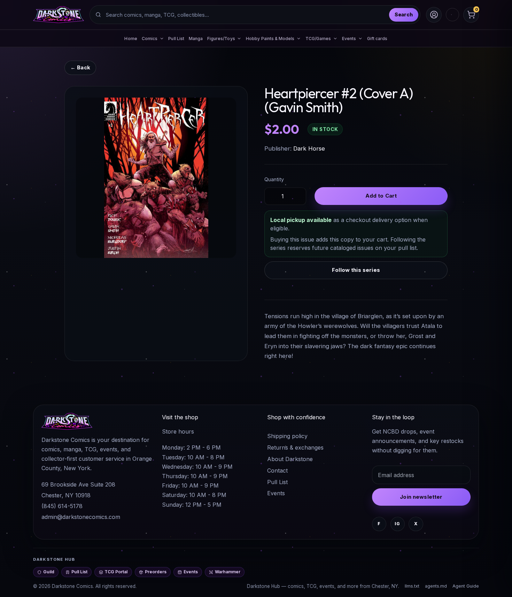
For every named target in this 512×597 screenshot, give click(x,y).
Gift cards (377, 38)
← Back (80, 67)
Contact (277, 470)
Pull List (176, 38)
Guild (48, 571)
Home (130, 38)
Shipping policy (287, 436)
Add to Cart (381, 195)
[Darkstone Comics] (58, 14)
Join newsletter (421, 496)
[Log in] (434, 15)
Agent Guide (465, 586)
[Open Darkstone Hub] (452, 14)
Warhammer (227, 571)
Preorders (155, 571)
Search (404, 14)
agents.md (436, 586)
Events (276, 493)
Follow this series (356, 270)
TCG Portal (115, 571)
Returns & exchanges (295, 447)
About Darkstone (290, 459)
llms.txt (412, 586)
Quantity (274, 179)
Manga (196, 38)
